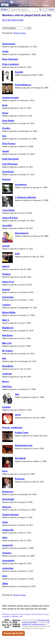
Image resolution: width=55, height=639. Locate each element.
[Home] (27, 3)
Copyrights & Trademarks (10, 616)
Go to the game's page (12, 20)
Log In (51, 9)
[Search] (40, 9)
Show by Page (19, 33)
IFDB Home (6, 614)
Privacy (46, 614)
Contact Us (14, 614)
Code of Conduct (24, 614)
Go (29, 28)
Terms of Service (37, 614)
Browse (4, 9)
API (21, 616)
